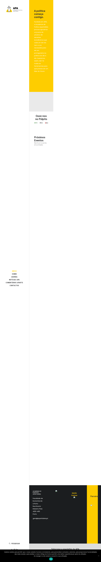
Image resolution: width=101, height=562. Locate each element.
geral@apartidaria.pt (40, 518)
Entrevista (90, 49)
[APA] (14, 9)
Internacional (93, 9)
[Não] (99, 556)
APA (97, 49)
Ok (51, 559)
